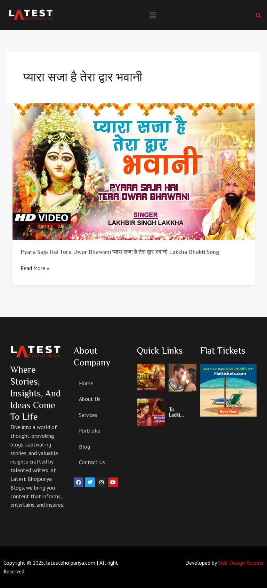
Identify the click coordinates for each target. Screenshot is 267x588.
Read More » (35, 268)
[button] (153, 15)
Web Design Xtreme (241, 562)
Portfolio (89, 430)
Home (86, 383)
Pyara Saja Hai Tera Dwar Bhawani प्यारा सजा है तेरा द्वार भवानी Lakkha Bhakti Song (120, 251)
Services (88, 414)
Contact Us (92, 462)
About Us (89, 398)
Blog (84, 446)
